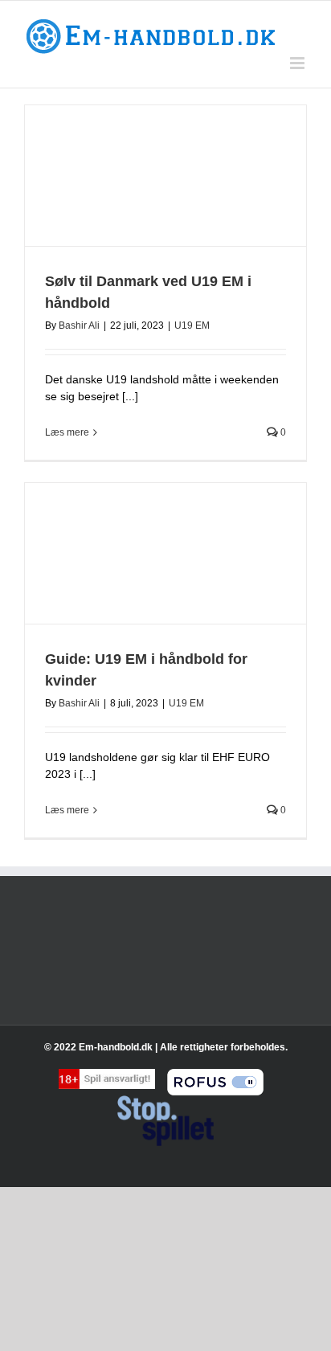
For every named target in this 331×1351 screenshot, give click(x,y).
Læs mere (67, 432)
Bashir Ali (79, 325)
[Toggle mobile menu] (298, 63)
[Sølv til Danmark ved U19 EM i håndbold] (165, 175)
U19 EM (192, 325)
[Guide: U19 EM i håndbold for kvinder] (165, 553)
